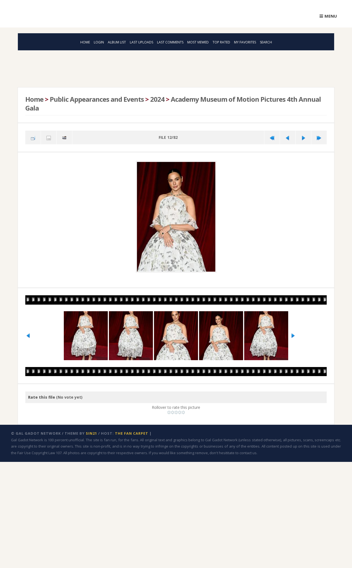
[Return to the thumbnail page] (33, 136)
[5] (183, 410)
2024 (156, 99)
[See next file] (303, 136)
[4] (180, 410)
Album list (117, 42)
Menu (330, 16)
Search (266, 42)
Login (99, 42)
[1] (169, 410)
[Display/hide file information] (49, 136)
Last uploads (141, 42)
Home (85, 42)
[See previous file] (288, 136)
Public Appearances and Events (96, 99)
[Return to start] (272, 136)
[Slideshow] (64, 136)
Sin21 (91, 431)
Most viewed (198, 42)
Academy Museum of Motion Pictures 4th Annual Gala (172, 103)
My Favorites (245, 42)
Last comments (170, 42)
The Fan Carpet (131, 431)
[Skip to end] (319, 136)
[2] (172, 410)
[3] (176, 410)
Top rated (221, 42)
